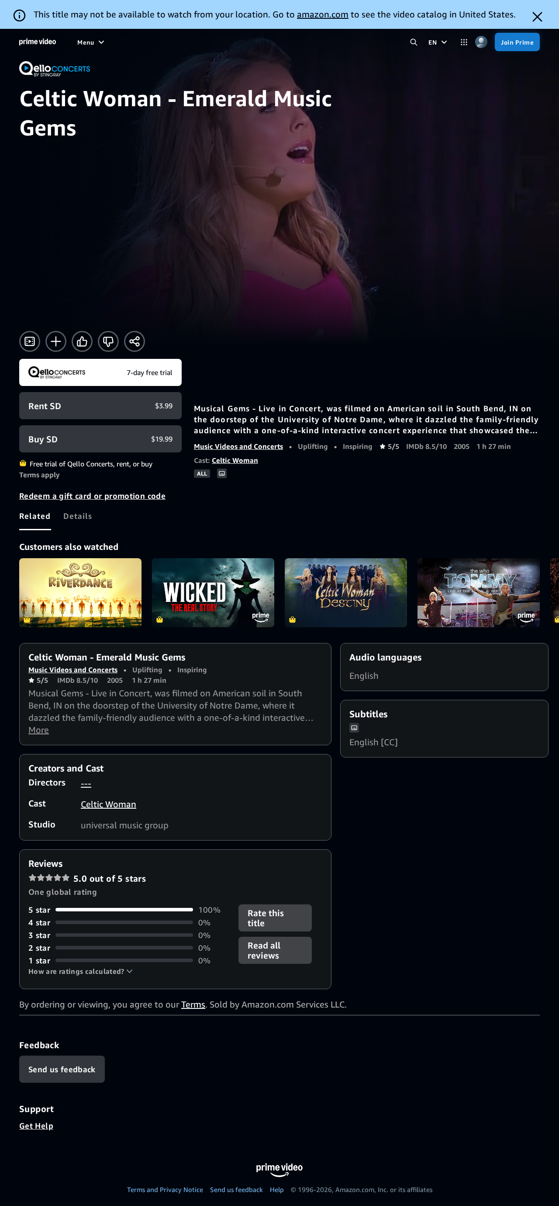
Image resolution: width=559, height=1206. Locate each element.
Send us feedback (236, 1189)
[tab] (35, 515)
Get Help (36, 1125)
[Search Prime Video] (413, 42)
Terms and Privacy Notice (165, 1189)
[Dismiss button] (537, 17)
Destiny (346, 592)
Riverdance (80, 592)
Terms (193, 1004)
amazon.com (323, 14)
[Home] (37, 41)
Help (277, 1189)
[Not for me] (108, 341)
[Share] (134, 341)
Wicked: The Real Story (213, 592)
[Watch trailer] (29, 341)
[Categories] (464, 42)
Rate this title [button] (266, 918)
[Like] (82, 341)
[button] (80, 971)
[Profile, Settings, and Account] (481, 42)
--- (86, 783)
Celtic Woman (235, 460)
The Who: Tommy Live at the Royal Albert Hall (479, 592)
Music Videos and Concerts (238, 446)
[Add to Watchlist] (55, 341)
